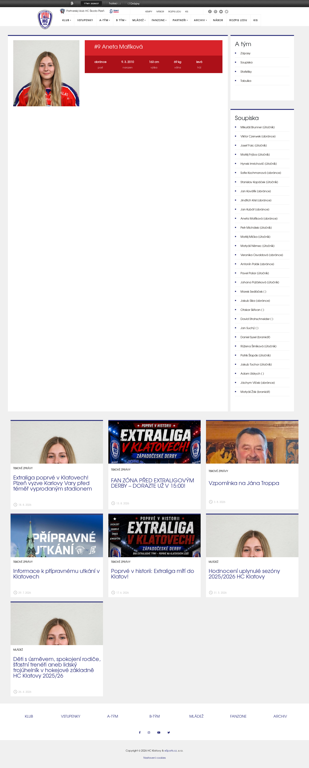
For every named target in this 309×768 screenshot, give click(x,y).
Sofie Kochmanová (261, 172)
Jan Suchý (249, 328)
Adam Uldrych (252, 373)
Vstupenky (85, 20)
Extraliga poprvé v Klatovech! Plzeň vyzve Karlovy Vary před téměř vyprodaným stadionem (52, 482)
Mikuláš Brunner (258, 127)
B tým (120, 20)
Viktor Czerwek (258, 136)
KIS (186, 11)
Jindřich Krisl (256, 200)
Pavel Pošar (255, 273)
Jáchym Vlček (258, 382)
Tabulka (246, 80)
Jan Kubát (255, 209)
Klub (65, 20)
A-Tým (103, 20)
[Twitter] (226, 11)
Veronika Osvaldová (262, 255)
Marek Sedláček (253, 291)
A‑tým (112, 716)
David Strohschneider (257, 319)
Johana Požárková (260, 282)
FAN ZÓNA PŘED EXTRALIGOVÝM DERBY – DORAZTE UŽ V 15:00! (152, 482)
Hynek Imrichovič (259, 163)
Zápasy (246, 53)
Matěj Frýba (255, 154)
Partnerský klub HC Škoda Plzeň (85, 11)
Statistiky (246, 71)
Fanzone (158, 20)
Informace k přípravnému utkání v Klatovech (56, 573)
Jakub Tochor (256, 364)
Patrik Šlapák (256, 355)
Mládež (138, 20)
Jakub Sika (255, 300)
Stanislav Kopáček (259, 182)
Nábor (160, 11)
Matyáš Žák (255, 391)
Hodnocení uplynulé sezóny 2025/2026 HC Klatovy (244, 573)
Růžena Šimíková (258, 346)
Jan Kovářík (256, 191)
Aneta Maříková (259, 218)
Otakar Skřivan (252, 309)
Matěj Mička (255, 236)
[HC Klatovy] (210, 11)
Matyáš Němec (257, 245)
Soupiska (246, 62)
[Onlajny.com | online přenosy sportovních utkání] (134, 6)
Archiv (199, 20)
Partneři (179, 20)
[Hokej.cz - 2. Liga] (115, 6)
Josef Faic (254, 145)
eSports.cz (171, 750)
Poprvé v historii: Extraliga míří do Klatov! (152, 573)
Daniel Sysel (255, 337)
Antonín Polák (257, 264)
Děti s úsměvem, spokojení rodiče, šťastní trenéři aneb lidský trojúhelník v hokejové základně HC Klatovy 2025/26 (56, 667)
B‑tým (154, 716)
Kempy (148, 11)
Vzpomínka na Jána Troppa (244, 483)
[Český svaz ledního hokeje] (73, 6)
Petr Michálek (256, 227)
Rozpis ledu (174, 11)
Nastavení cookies (154, 757)
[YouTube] (221, 11)
